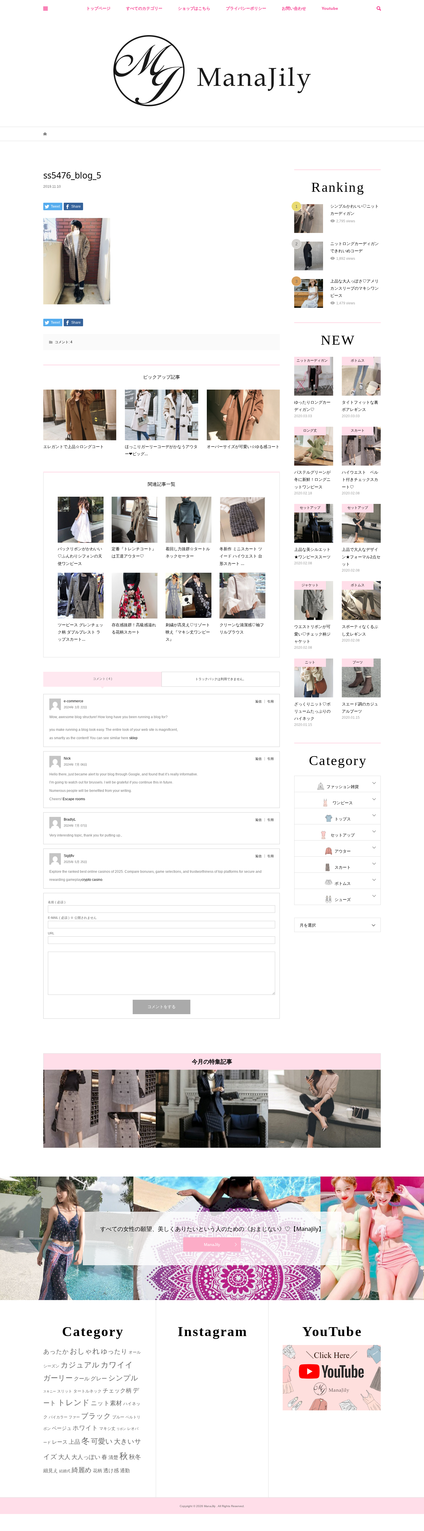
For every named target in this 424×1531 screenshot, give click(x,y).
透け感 (111, 1470)
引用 (270, 701)
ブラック (96, 1416)
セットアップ (343, 835)
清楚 (113, 1457)
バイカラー (58, 1417)
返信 (258, 701)
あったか (56, 1351)
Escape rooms (74, 799)
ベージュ (62, 1428)
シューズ (343, 899)
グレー (99, 1379)
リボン (121, 1429)
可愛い (102, 1441)
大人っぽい (86, 1457)
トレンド (73, 1402)
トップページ (98, 8)
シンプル (123, 1378)
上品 (74, 1441)
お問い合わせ (294, 8)
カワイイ (117, 1364)
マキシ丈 (107, 1428)
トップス (343, 819)
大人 (64, 1457)
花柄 (97, 1470)
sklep (133, 738)
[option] (99, 1109)
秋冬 (135, 1457)
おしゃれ (85, 1351)
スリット (64, 1391)
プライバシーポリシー (246, 8)
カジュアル (80, 1365)
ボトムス (343, 883)
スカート (343, 867)
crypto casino (92, 880)
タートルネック (87, 1391)
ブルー (118, 1417)
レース (59, 1442)
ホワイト (85, 1427)
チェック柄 (117, 1390)
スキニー (49, 1391)
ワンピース (343, 802)
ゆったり (114, 1351)
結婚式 (64, 1471)
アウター (343, 851)
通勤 (125, 1470)
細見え (50, 1470)
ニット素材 (106, 1403)
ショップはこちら (194, 8)
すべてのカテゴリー (144, 8)
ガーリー (58, 1378)
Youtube (330, 8)
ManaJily (212, 1244)
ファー (74, 1417)
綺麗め (82, 1470)
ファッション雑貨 (343, 786)
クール (81, 1379)
